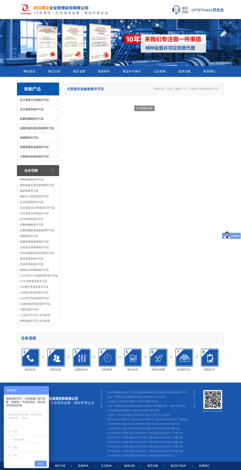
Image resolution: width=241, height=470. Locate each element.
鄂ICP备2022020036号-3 (167, 419)
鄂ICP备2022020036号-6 (159, 424)
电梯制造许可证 (29, 137)
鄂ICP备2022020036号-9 (159, 428)
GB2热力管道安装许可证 (34, 292)
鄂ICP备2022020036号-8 (135, 428)
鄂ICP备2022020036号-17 (136, 442)
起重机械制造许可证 (32, 118)
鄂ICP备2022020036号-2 (143, 419)
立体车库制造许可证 (32, 264)
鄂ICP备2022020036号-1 (119, 419)
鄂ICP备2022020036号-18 (162, 442)
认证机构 (160, 71)
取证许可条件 (132, 71)
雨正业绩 (79, 71)
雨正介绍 (54, 71)
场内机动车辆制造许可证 (34, 270)
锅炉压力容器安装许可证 (34, 196)
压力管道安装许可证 (32, 109)
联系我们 (209, 71)
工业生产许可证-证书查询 (35, 315)
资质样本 (104, 71)
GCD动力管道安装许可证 (34, 298)
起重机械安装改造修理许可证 (37, 128)
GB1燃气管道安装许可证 (34, 287)
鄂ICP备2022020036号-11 (136, 433)
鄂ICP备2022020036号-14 (136, 437)
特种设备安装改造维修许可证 (37, 185)
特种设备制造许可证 (32, 179)
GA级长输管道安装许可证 (35, 303)
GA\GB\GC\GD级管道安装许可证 (39, 275)
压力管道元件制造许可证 (34, 100)
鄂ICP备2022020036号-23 (136, 451)
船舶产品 (180, 88)
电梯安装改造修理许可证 (34, 147)
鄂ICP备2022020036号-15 (162, 437)
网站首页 (29, 71)
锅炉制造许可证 (29, 190)
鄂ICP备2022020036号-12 (162, 433)
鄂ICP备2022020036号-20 (136, 446)
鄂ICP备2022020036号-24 (162, 451)
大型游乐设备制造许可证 (34, 156)
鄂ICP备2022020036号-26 (136, 455)
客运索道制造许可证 (32, 258)
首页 (169, 88)
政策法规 (184, 71)
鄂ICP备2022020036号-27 (162, 455)
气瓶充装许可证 (29, 309)
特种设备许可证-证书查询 (35, 320)
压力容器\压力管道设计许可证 (37, 207)
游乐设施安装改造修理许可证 (37, 253)
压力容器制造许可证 (32, 202)
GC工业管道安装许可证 (33, 281)
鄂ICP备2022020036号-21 (162, 446)
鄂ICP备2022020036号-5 (135, 424)
